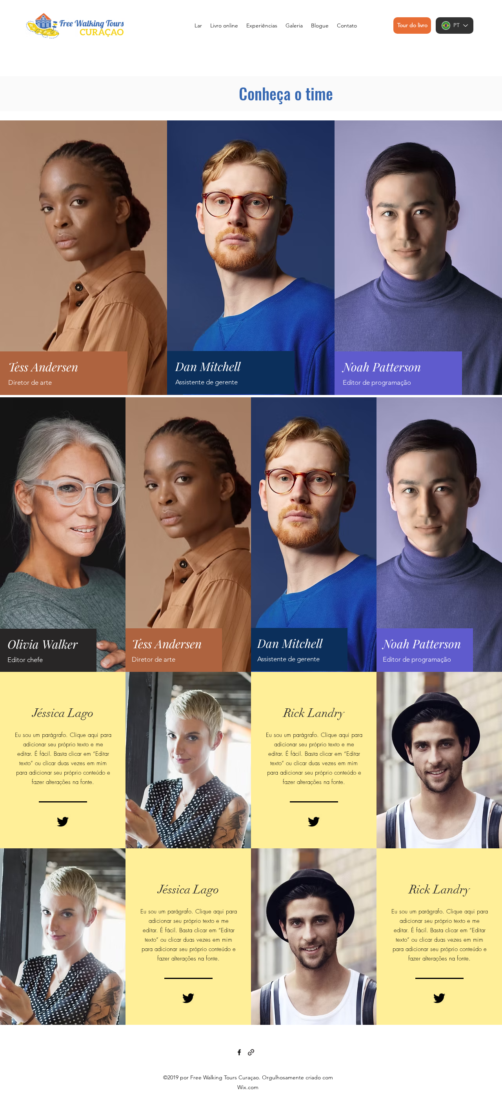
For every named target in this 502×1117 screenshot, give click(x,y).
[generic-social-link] (251, 1052)
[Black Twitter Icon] (63, 822)
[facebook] (239, 1052)
